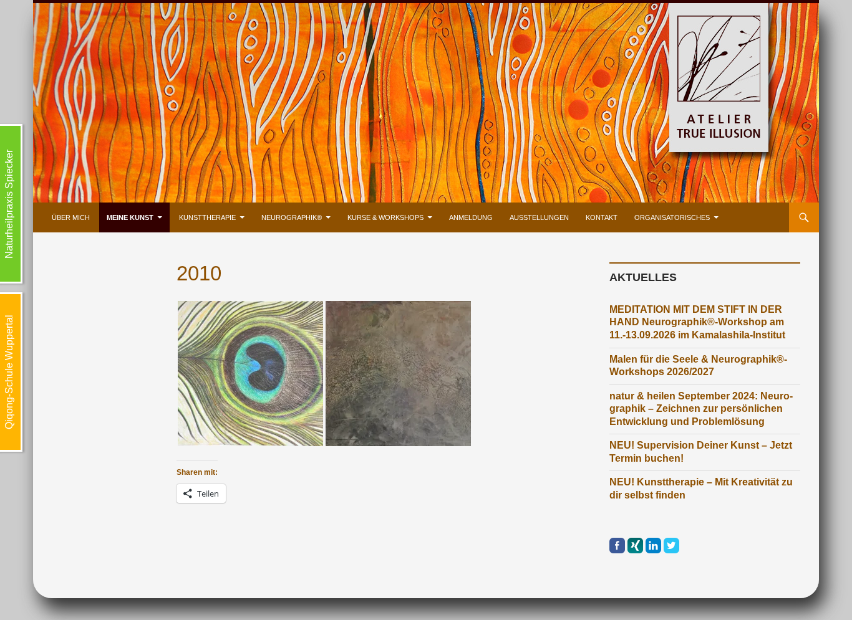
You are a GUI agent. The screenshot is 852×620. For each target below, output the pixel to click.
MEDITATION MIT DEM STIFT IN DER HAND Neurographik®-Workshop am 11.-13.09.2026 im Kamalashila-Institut (697, 322)
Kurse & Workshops (385, 217)
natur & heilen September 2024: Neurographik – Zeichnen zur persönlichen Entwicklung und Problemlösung (701, 409)
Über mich (71, 217)
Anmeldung (471, 217)
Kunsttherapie (207, 217)
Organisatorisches (672, 217)
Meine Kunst (130, 217)
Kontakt (601, 217)
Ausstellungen (539, 217)
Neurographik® (291, 217)
